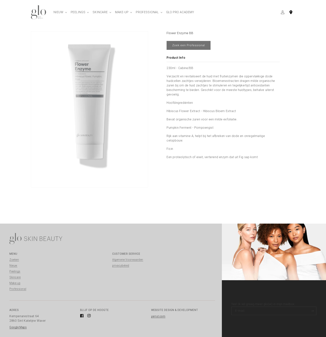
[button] (59, 12)
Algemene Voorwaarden (127, 259)
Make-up (14, 283)
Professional (17, 288)
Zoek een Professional (188, 45)
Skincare (15, 277)
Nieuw (13, 265)
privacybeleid (120, 265)
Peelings (14, 271)
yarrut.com (158, 316)
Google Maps (18, 327)
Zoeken (14, 259)
